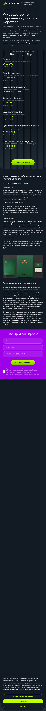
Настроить (23, 706)
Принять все (23, 701)
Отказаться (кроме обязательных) (23, 696)
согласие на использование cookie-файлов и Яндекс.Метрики (22, 686)
